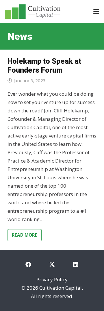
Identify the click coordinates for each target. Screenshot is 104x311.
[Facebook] (28, 264)
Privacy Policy (52, 279)
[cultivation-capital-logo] (32, 11)
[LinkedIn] (75, 264)
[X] (52, 264)
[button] (96, 11)
